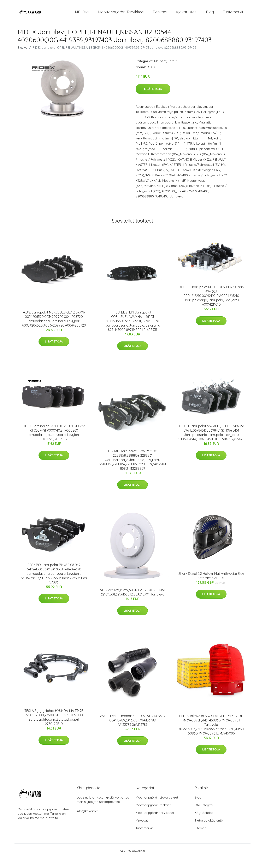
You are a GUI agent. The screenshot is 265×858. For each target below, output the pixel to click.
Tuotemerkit (233, 12)
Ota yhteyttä (204, 805)
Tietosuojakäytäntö (209, 820)
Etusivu (23, 48)
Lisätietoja (153, 89)
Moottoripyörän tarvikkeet (121, 12)
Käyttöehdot (204, 813)
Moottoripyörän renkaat (153, 805)
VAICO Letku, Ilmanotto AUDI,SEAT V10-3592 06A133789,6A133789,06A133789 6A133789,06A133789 (132, 720)
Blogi (210, 12)
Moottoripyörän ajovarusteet (157, 797)
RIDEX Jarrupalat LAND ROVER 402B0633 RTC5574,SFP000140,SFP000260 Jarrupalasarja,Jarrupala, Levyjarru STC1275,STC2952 (54, 432)
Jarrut (172, 61)
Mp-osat (160, 61)
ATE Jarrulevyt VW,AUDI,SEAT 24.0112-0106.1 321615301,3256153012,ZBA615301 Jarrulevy (132, 592)
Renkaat (160, 12)
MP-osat (82, 12)
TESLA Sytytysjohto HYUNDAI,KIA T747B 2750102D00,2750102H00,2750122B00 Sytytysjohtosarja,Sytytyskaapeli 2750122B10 (53, 717)
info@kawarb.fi (87, 811)
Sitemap (200, 828)
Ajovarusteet (187, 12)
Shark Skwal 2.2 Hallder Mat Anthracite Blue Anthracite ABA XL (211, 575)
